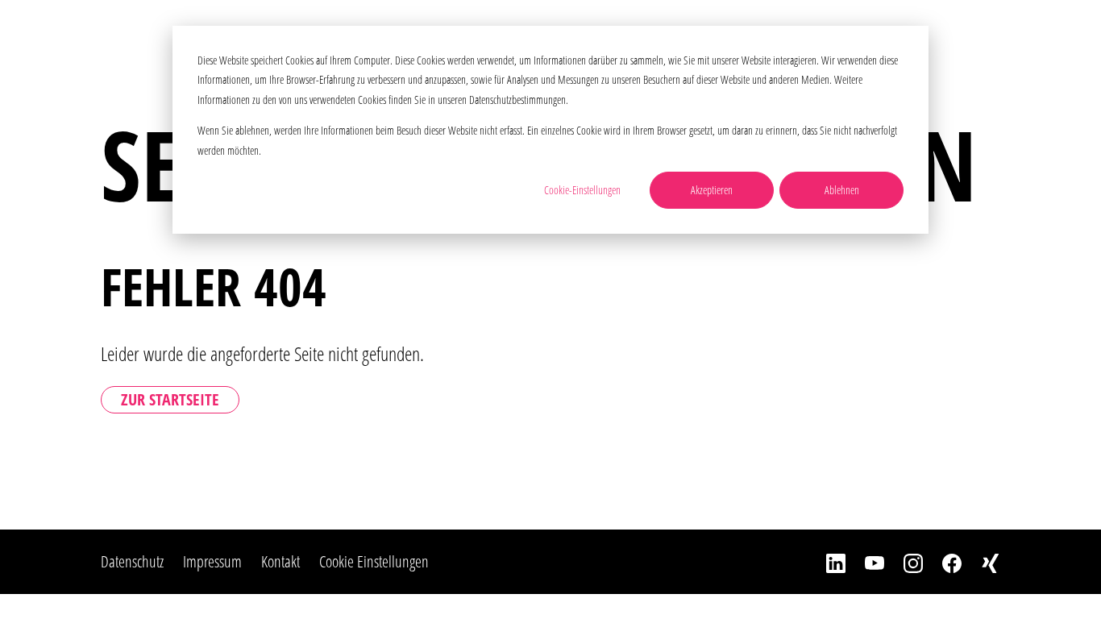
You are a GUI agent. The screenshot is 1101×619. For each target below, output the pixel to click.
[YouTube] (864, 561)
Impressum (212, 561)
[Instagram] (903, 561)
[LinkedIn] (826, 561)
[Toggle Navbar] (1063, 36)
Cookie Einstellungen (374, 561)
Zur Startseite (170, 399)
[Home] (126, 36)
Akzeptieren (712, 189)
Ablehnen (842, 189)
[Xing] (981, 561)
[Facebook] (942, 561)
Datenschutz (132, 561)
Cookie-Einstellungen (582, 189)
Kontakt (280, 561)
